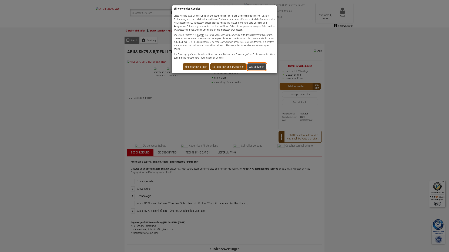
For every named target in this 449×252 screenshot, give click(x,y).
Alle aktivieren (256, 66)
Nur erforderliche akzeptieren (228, 66)
